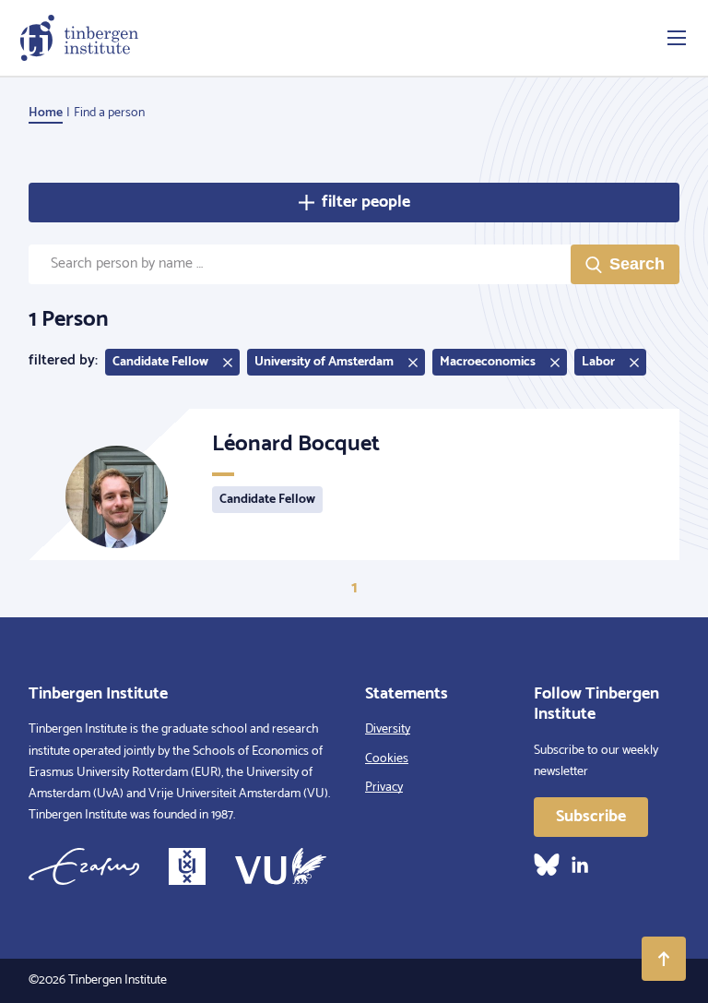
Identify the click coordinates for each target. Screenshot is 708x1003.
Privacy (384, 787)
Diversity (387, 729)
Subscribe (591, 816)
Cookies (386, 759)
